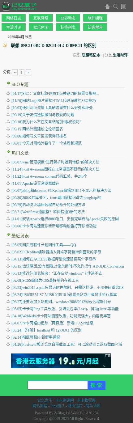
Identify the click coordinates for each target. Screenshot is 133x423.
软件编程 (95, 18)
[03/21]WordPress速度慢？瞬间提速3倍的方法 (48, 212)
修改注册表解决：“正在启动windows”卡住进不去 (56, 273)
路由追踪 (75, 406)
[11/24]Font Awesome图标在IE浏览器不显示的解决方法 (55, 169)
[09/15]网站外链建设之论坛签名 (37, 129)
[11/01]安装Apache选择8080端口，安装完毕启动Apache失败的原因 (65, 219)
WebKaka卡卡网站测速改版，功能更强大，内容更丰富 (61, 316)
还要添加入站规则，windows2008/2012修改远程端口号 (61, 302)
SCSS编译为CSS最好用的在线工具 (45, 280)
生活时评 (13, 27)
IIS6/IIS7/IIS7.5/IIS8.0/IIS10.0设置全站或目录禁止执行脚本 (64, 295)
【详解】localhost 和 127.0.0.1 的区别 (46, 330)
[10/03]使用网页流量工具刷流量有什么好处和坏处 (52, 108)
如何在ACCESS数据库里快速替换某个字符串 (53, 259)
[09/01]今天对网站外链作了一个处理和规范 (46, 143)
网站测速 (39, 406)
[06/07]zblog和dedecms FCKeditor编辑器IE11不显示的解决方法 (61, 190)
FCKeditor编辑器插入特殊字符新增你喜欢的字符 (56, 252)
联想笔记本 (91, 55)
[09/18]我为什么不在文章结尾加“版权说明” (46, 122)
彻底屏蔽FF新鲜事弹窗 (35, 337)
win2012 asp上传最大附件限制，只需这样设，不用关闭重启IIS (67, 288)
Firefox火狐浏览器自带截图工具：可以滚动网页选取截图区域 (66, 344)
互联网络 (40, 18)
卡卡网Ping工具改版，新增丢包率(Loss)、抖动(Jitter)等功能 (65, 309)
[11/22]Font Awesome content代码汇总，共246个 (49, 176)
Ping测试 (57, 406)
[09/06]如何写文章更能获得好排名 (39, 136)
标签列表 (68, 27)
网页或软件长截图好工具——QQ (43, 245)
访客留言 (95, 27)
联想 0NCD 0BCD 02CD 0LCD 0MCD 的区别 (54, 45)
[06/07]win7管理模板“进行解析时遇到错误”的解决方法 (55, 162)
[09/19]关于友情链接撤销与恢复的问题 (42, 115)
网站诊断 (93, 406)
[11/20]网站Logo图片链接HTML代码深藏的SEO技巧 (53, 101)
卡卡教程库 (86, 400)
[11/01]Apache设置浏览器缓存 (35, 183)
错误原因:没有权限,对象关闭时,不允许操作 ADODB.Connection (67, 266)
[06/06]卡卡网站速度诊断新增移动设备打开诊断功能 (54, 226)
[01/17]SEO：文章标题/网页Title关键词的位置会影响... (55, 93)
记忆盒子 (44, 400)
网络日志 (13, 18)
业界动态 (68, 18)
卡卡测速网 (64, 400)
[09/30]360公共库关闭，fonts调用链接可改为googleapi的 (56, 198)
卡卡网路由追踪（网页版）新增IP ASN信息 (52, 323)
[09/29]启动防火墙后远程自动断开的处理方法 (48, 205)
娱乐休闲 (40, 27)
